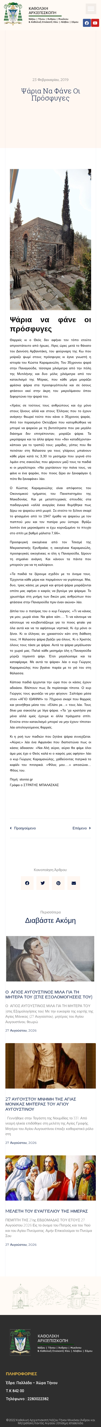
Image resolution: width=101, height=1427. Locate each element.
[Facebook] (87, 23)
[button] (91, 9)
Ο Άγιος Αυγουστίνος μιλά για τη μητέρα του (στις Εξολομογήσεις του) (49, 994)
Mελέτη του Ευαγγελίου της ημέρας (46, 1211)
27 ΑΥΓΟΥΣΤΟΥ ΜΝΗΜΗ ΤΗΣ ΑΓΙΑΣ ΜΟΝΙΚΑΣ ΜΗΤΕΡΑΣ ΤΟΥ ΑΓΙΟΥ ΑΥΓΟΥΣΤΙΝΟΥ (40, 1104)
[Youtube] (95, 23)
